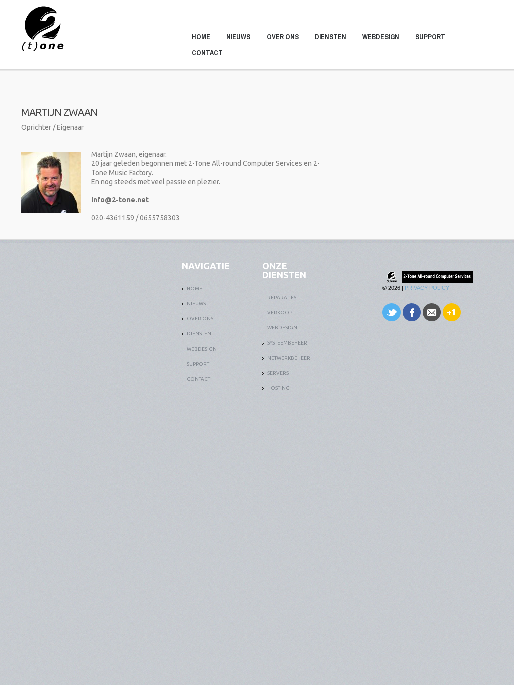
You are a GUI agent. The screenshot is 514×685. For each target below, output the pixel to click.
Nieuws (238, 36)
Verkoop (279, 312)
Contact (207, 52)
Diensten (330, 36)
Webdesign (380, 36)
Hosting (278, 388)
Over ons (283, 36)
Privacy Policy (427, 288)
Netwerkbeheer (288, 358)
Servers (278, 373)
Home (201, 36)
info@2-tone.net (120, 200)
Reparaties (281, 297)
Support (430, 36)
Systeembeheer (287, 343)
